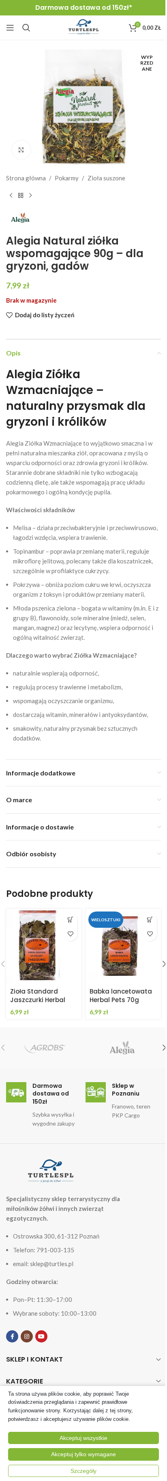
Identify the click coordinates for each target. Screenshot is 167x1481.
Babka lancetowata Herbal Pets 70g (121, 995)
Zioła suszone (106, 178)
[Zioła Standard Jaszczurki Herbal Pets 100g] (43, 946)
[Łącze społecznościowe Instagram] (27, 1336)
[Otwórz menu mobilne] (10, 27)
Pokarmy (67, 178)
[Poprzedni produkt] (11, 196)
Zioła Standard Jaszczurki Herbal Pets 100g (37, 1000)
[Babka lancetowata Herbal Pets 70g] (123, 946)
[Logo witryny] (83, 26)
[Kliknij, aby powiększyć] (21, 150)
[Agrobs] (45, 1047)
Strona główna (26, 178)
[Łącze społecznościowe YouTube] (41, 1336)
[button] (70, 920)
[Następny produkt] (30, 196)
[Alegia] (122, 1047)
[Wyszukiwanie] (26, 27)
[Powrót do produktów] (21, 196)
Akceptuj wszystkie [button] (83, 1438)
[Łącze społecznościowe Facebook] (12, 1336)
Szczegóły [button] (83, 1471)
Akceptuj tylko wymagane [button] (83, 1454)
